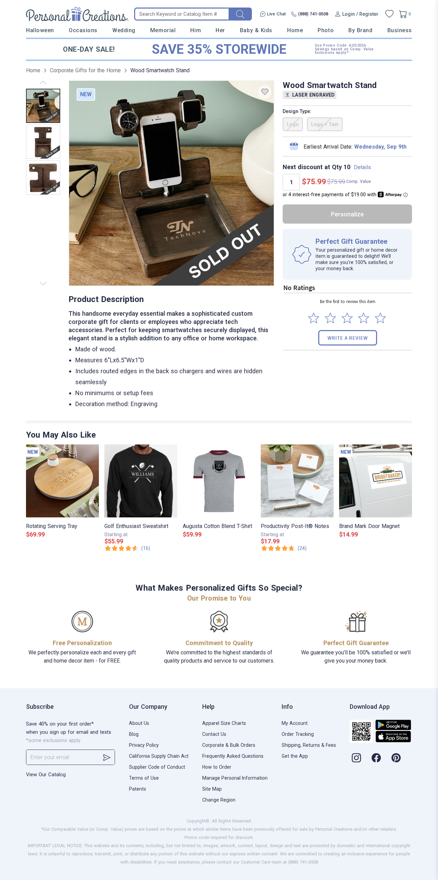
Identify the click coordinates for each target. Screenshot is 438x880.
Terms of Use (144, 778)
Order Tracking (298, 734)
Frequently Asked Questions (232, 756)
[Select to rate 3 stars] (347, 318)
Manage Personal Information (235, 778)
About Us (139, 723)
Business (399, 30)
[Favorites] (389, 14)
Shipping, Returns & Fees (309, 745)
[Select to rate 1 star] (313, 318)
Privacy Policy (144, 745)
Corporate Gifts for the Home (85, 70)
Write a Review (347, 338)
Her (220, 30)
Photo (326, 30)
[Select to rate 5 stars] (380, 318)
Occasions (83, 30)
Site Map (212, 789)
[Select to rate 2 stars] (330, 318)
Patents (137, 789)
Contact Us (214, 734)
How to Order (216, 767)
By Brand (360, 30)
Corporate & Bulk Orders (228, 745)
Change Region (218, 800)
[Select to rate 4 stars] (363, 318)
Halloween (40, 30)
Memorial (163, 30)
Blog (134, 734)
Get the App (295, 756)
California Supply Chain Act (159, 756)
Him (195, 30)
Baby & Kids (256, 30)
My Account (295, 723)
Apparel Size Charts (224, 723)
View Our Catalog (46, 774)
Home (295, 30)
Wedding (124, 30)
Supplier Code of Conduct (157, 767)
